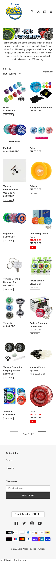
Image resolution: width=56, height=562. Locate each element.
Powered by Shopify (37, 549)
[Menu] (51, 11)
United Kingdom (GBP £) (27, 514)
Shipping (10, 468)
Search (9, 460)
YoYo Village (23, 549)
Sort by (7, 69)
